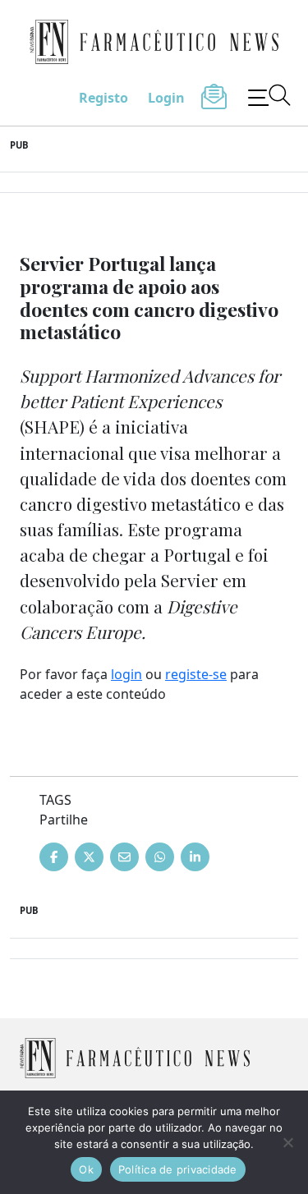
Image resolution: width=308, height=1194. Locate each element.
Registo (103, 98)
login (126, 674)
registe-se (196, 674)
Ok (86, 1169)
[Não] (287, 1142)
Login (166, 98)
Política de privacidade (177, 1169)
